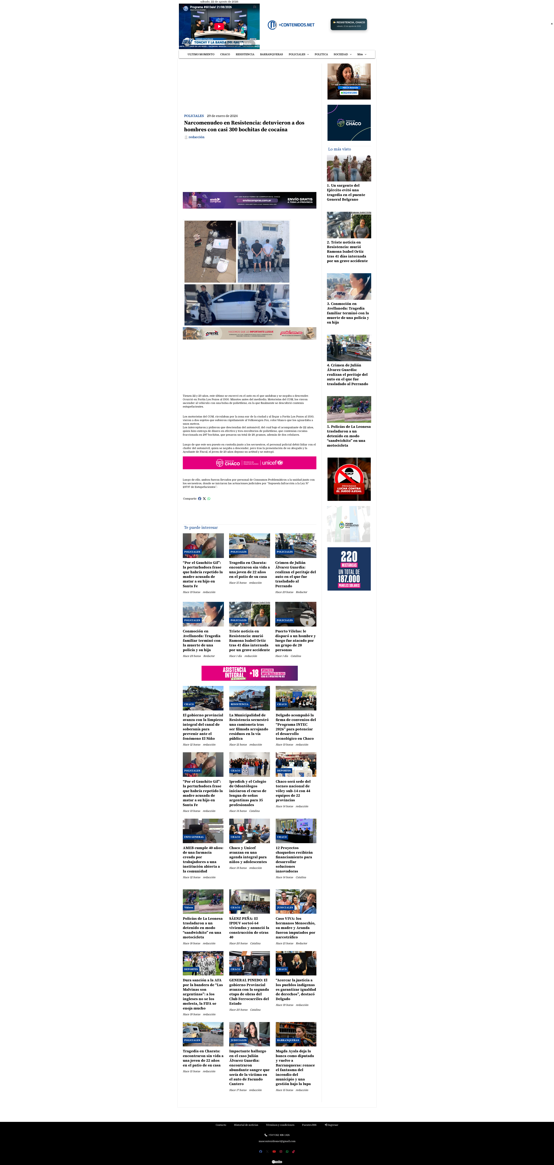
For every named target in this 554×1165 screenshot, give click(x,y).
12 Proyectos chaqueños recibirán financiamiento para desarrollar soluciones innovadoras (294, 860)
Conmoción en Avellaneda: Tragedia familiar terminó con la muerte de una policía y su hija (202, 640)
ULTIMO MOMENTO (201, 54)
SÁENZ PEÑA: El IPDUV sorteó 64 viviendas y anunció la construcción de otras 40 (249, 928)
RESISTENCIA (245, 54)
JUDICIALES (285, 907)
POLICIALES (297, 54)
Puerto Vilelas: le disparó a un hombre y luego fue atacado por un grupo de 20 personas (295, 640)
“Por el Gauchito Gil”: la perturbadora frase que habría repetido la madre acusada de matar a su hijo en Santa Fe (203, 574)
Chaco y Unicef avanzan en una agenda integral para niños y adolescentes (248, 855)
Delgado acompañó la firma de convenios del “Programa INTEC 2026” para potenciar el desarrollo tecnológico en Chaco (296, 727)
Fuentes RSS (309, 1125)
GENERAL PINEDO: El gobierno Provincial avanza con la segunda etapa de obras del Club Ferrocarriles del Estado (249, 992)
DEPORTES (284, 770)
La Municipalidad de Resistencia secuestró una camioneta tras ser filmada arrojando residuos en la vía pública (249, 727)
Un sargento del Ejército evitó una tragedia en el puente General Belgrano (346, 192)
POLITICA (321, 54)
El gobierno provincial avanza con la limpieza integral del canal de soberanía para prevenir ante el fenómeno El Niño (203, 727)
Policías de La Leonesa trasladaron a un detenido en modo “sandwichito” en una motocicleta (203, 928)
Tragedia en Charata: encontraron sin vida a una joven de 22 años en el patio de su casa (249, 569)
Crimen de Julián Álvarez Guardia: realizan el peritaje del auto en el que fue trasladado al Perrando (295, 574)
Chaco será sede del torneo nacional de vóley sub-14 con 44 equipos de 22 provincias (293, 791)
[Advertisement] (249, 83)
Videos (188, 907)
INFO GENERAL (194, 837)
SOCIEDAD (341, 54)
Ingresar (332, 1125)
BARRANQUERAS (271, 54)
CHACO (225, 54)
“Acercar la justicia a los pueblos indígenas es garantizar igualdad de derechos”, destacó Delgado (296, 989)
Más (360, 54)
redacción (197, 137)
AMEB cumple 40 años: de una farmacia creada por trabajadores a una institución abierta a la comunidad (203, 860)
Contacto (221, 1125)
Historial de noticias (246, 1125)
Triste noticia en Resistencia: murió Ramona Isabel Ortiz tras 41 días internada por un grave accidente (249, 640)
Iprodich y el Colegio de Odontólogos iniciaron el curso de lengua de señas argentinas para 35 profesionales (247, 793)
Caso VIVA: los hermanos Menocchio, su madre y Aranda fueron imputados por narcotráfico (295, 928)
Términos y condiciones (280, 1125)
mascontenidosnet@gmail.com (277, 1141)
